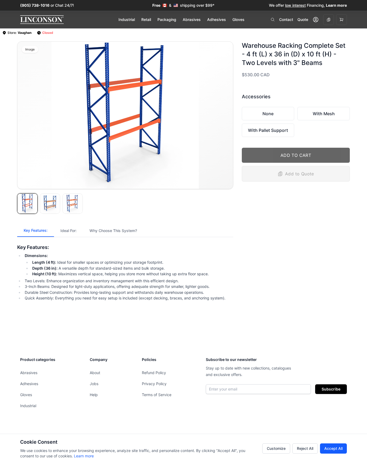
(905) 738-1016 (34, 5)
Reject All (305, 448)
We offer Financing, (308, 5)
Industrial (126, 19)
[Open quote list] (328, 19)
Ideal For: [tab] (68, 230)
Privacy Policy (154, 383)
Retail (146, 19)
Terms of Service (156, 394)
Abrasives (192, 19)
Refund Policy (154, 372)
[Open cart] (341, 19)
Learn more (84, 456)
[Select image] (27, 203)
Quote (302, 19)
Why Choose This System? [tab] (113, 230)
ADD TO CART (295, 155)
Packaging (166, 19)
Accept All (333, 448)
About (95, 372)
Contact (286, 19)
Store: (19, 33)
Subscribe (331, 389)
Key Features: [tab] (36, 230)
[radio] (268, 113)
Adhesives (216, 19)
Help (94, 394)
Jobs (94, 383)
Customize (276, 448)
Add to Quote (299, 173)
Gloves (238, 19)
